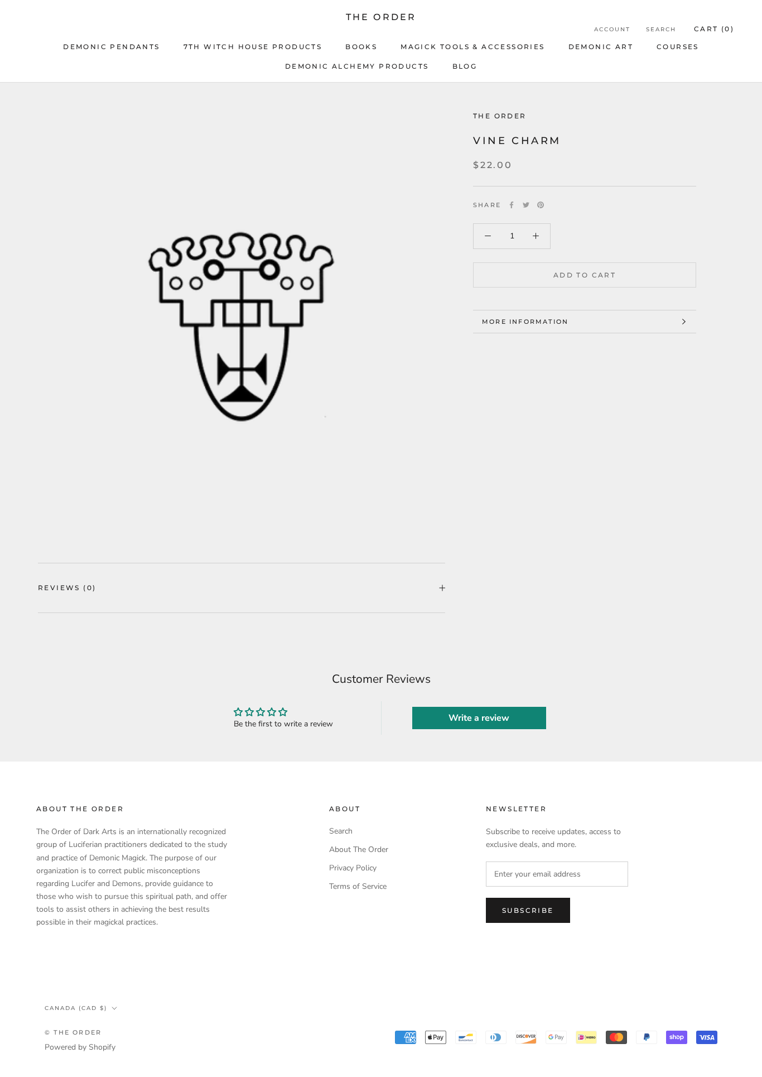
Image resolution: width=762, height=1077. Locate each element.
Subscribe (528, 910)
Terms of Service (358, 886)
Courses (678, 46)
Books (361, 46)
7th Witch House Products (253, 46)
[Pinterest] (540, 205)
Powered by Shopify (80, 1047)
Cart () (714, 29)
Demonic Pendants (111, 46)
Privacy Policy (353, 868)
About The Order (358, 849)
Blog (465, 66)
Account (612, 29)
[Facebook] (511, 205)
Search (661, 29)
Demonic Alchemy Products (357, 66)
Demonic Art (600, 46)
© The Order (73, 1032)
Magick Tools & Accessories (472, 46)
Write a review (478, 718)
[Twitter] (526, 205)
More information (525, 322)
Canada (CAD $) (76, 1008)
